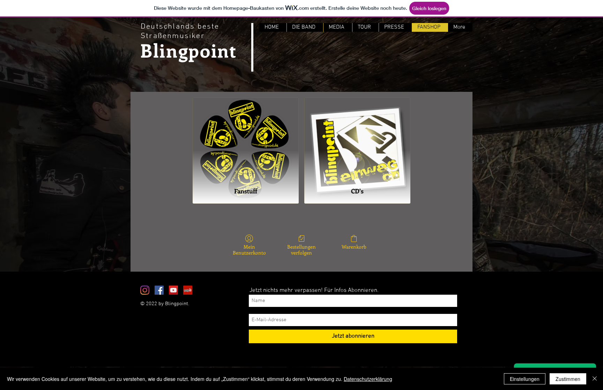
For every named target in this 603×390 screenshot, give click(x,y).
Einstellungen (524, 378)
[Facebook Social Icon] (159, 290)
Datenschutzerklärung (368, 378)
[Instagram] (144, 290)
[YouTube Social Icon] (173, 290)
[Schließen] (594, 378)
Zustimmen (568, 378)
